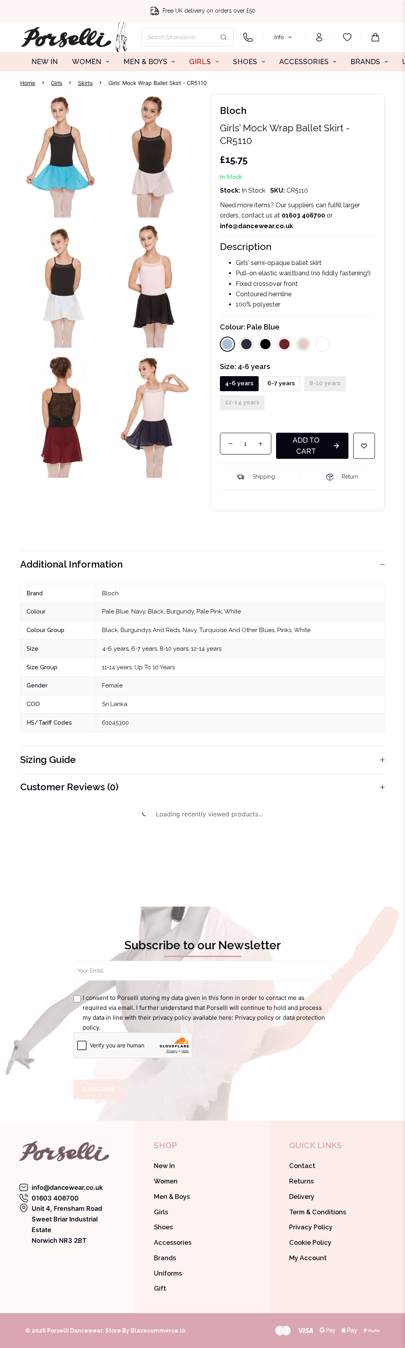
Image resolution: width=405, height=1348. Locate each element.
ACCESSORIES (304, 61)
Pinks (284, 630)
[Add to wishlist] (364, 446)
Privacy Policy (311, 1227)
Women (166, 1181)
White (232, 611)
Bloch (110, 593)
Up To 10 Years (154, 667)
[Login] (319, 37)
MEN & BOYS (145, 61)
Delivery (301, 1196)
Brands (165, 1258)
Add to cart (306, 445)
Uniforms (168, 1273)
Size (245, 366)
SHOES (245, 61)
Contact (302, 1166)
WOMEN (86, 61)
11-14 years (117, 667)
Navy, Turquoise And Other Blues (228, 630)
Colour (250, 327)
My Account (308, 1258)
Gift (160, 1288)
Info (279, 37)
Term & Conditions (317, 1212)
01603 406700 (303, 215)
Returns (301, 1181)
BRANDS (365, 61)
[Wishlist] (347, 37)
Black (156, 611)
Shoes (163, 1227)
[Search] (224, 37)
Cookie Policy (310, 1242)
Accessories (172, 1242)
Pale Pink (209, 611)
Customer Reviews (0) (69, 787)
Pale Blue (115, 611)
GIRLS (200, 61)
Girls (161, 1212)
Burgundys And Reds (150, 630)
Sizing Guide (48, 759)
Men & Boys (172, 1196)
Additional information (71, 564)
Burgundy (180, 611)
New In (164, 1166)
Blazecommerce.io (158, 1330)
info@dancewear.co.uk (67, 1187)
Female (112, 685)
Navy (138, 611)
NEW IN (44, 61)
